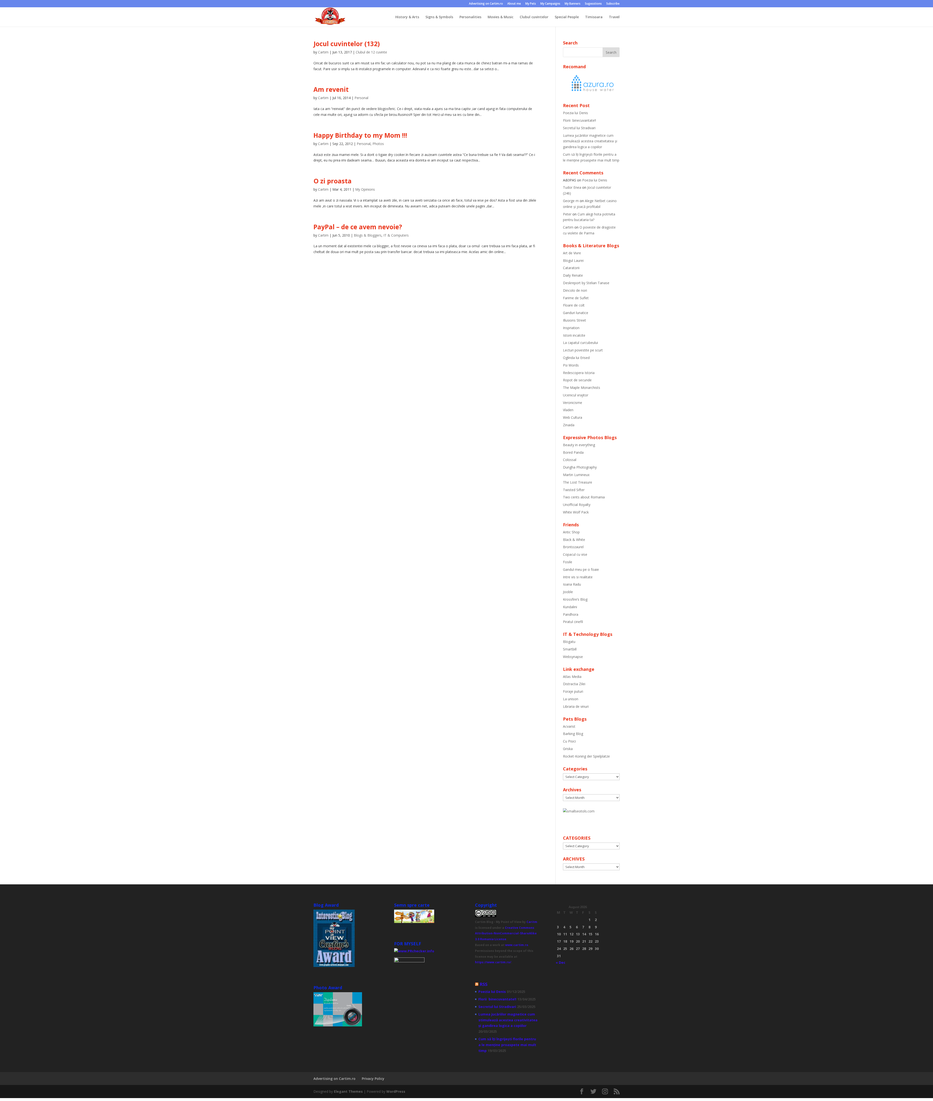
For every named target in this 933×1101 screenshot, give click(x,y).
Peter (567, 214)
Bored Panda (573, 452)
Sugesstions (593, 4)
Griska (568, 748)
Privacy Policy (373, 1078)
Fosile (567, 562)
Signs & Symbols (439, 17)
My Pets (530, 4)
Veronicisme (572, 402)
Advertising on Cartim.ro (486, 4)
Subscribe (613, 4)
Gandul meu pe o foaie (581, 569)
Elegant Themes (348, 1091)
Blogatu (569, 641)
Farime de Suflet (576, 298)
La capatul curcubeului (580, 342)
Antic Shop (571, 532)
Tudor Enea (572, 187)
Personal (361, 97)
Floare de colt (574, 305)
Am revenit (331, 89)
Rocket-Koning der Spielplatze (586, 756)
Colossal (569, 459)
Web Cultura (572, 417)
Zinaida (568, 425)
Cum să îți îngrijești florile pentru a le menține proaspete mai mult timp (507, 1045)
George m (571, 200)
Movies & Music (500, 17)
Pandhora (570, 614)
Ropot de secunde (577, 380)
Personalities (470, 17)
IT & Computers (396, 235)
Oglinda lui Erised (576, 357)
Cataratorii (571, 267)
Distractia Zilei (574, 684)
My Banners (572, 4)
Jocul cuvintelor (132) (346, 43)
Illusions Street (574, 320)
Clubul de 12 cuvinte (371, 52)
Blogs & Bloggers (367, 235)
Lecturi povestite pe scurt (583, 350)
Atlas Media (572, 676)
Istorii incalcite (574, 335)
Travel (614, 17)
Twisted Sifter (574, 489)
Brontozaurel (573, 547)
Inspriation (571, 327)
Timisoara (594, 17)
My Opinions (365, 189)
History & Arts (407, 17)
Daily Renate (573, 275)
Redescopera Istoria (579, 372)
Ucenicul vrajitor (575, 395)
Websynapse (573, 656)
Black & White (574, 539)
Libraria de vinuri (576, 706)
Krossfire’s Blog (575, 599)
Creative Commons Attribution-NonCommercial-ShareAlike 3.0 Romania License (506, 933)
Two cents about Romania (584, 497)
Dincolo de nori (575, 290)
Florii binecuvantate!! (579, 120)
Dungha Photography (580, 467)
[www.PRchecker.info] (414, 951)
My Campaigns (550, 4)
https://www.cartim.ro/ (493, 962)
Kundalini (570, 607)
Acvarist (569, 726)
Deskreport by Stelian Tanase (586, 283)
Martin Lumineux (576, 474)
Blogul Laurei (573, 260)
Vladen (568, 410)
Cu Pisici (569, 741)
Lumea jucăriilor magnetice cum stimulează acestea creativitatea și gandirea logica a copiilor (590, 141)
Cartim (323, 52)
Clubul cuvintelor (534, 17)
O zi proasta (332, 181)
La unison (570, 699)
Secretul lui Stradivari (579, 128)
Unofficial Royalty (576, 504)
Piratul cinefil (573, 621)
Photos (378, 143)
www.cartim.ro (516, 945)
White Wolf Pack (576, 512)
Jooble (568, 591)
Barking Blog (573, 733)
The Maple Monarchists (581, 387)
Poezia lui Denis (575, 113)
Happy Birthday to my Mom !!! (360, 135)
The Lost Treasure (577, 482)
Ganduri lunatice (575, 312)
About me (514, 4)
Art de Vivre (572, 253)
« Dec (560, 962)
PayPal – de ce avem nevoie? (357, 226)
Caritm (532, 922)
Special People (567, 17)
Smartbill (570, 649)
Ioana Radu (572, 584)
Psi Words (571, 365)
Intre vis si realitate (578, 577)
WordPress (395, 1091)
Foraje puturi (573, 691)
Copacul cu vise (575, 554)
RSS (483, 984)
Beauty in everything (579, 445)
